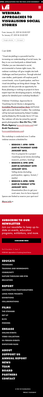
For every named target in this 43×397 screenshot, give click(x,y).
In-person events (11, 340)
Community (8, 272)
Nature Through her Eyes (15, 276)
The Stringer (8, 311)
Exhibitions (8, 297)
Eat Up (5, 315)
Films (6, 307)
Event (16, 249)
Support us (11, 354)
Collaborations (10, 301)
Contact (8, 378)
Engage (8, 329)
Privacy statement (29, 392)
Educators (7, 280)
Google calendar (8, 40)
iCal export (20, 40)
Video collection (10, 336)
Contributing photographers (17, 290)
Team (6, 366)
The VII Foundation (7, 249)
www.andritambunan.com (13, 131)
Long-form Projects (12, 294)
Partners (9, 374)
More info (7, 201)
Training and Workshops (15, 268)
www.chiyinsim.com (25, 125)
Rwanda (6, 323)
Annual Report (14, 358)
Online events (9, 332)
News (6, 362)
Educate (8, 261)
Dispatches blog (10, 344)
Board (7, 370)
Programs (7, 264)
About (7, 350)
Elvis (4, 319)
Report (7, 286)
